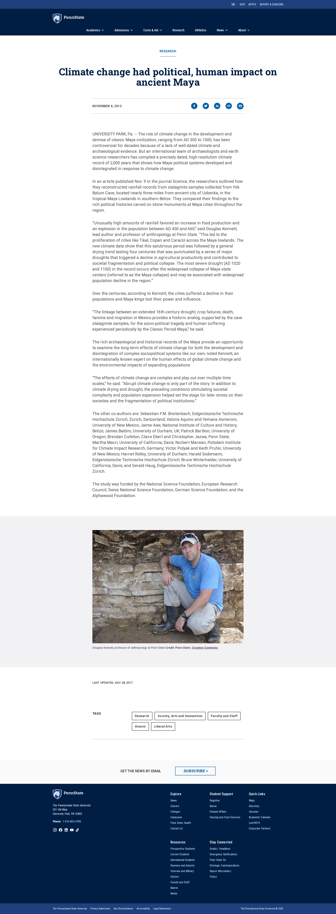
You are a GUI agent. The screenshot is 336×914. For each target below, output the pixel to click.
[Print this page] (240, 106)
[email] (229, 106)
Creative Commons (205, 647)
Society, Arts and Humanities (180, 716)
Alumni (140, 726)
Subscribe (194, 771)
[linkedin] (217, 106)
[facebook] (194, 106)
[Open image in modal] (168, 586)
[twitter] (206, 106)
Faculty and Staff (224, 716)
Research (168, 51)
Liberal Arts (163, 726)
